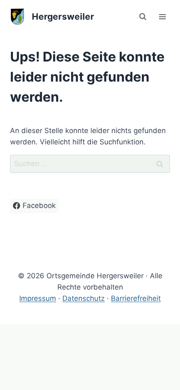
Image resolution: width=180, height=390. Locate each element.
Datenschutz (83, 298)
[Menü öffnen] (162, 16)
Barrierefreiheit (136, 298)
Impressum (37, 298)
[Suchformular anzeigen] (142, 16)
